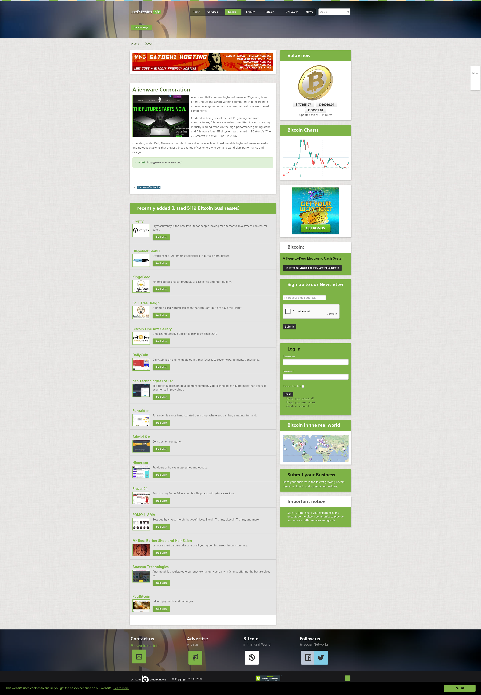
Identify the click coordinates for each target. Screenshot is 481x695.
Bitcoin (269, 12)
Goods (232, 12)
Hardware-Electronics (149, 187)
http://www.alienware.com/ (164, 162)
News (309, 12)
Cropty (138, 221)
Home (196, 12)
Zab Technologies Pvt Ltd (153, 381)
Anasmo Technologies (150, 567)
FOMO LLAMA (143, 515)
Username (289, 356)
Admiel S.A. (141, 437)
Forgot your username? (300, 402)
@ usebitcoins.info (145, 646)
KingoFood (141, 277)
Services (212, 12)
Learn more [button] (121, 688)
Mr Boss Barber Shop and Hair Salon (162, 541)
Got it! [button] (460, 688)
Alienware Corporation (161, 89)
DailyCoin (140, 355)
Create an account (297, 406)
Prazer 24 (140, 489)
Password (288, 371)
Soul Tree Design (146, 303)
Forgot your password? (300, 398)
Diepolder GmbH (146, 251)
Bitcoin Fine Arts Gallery (152, 329)
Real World (291, 12)
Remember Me (292, 386)
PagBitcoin (141, 596)
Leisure (250, 12)
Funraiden (141, 411)
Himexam (140, 463)
